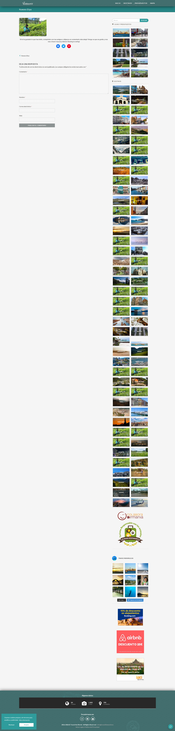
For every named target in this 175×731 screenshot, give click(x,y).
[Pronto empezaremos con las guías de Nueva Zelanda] (143, 568)
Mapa (152, 3)
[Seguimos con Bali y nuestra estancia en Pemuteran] (130, 591)
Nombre (22, 97)
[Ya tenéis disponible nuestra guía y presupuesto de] (130, 568)
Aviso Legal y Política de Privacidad (87, 727)
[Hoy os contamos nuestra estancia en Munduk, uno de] (143, 580)
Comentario (23, 72)
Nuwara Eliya (25, 56)
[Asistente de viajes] (170, 726)
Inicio (118, 3)
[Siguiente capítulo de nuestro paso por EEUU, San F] (118, 568)
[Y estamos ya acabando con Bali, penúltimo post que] (130, 580)
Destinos (128, 3)
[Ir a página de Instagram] (82, 719)
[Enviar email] (92, 719)
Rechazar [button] (11, 725)
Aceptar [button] (26, 725)
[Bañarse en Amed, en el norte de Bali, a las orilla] (143, 591)
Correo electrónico (25, 106)
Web (20, 115)
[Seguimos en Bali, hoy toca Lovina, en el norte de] (118, 591)
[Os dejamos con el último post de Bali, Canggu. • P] (118, 580)
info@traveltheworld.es (105, 725)
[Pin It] (69, 46)
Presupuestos (141, 3)
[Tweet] (63, 46)
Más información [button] (24, 720)
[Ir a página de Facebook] (87, 719)
